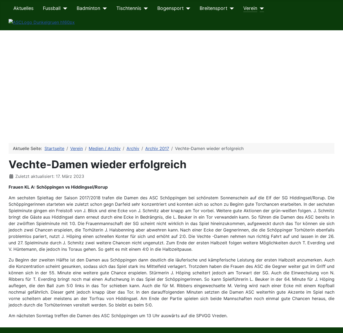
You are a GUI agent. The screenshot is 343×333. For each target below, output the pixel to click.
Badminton (88, 8)
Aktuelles (23, 8)
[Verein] (260, 8)
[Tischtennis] (144, 8)
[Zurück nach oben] (334, 323)
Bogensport (170, 8)
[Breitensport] (230, 8)
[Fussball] (64, 8)
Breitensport (213, 8)
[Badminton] (103, 8)
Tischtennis (128, 8)
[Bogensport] (187, 8)
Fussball (52, 8)
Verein (250, 8)
